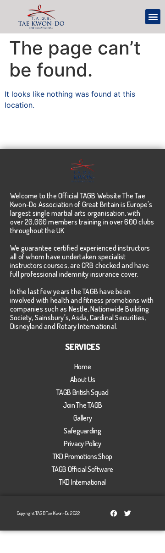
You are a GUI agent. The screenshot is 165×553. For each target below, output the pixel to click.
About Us (82, 379)
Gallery (82, 417)
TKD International (82, 482)
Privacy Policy (82, 443)
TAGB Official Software (82, 469)
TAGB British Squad (82, 392)
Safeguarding (82, 430)
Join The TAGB (82, 405)
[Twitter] (127, 513)
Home (82, 366)
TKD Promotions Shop (82, 456)
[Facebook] (114, 513)
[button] (152, 16)
